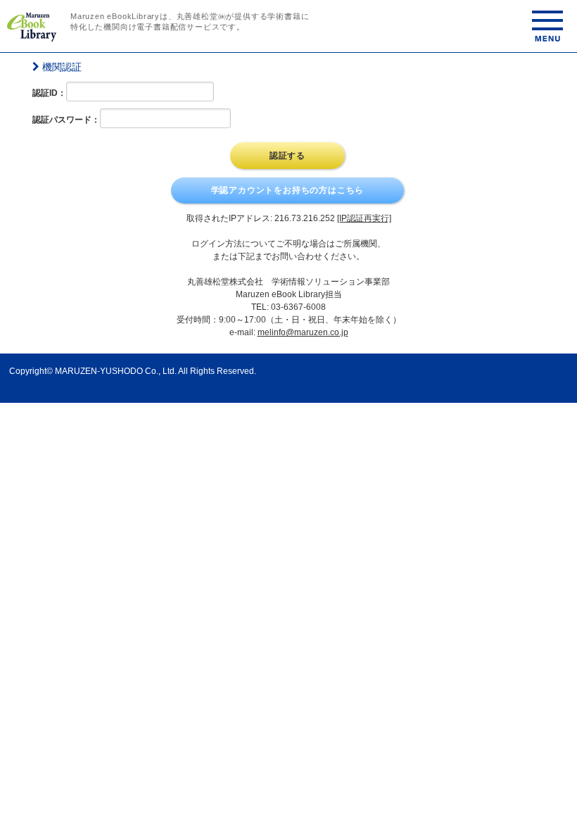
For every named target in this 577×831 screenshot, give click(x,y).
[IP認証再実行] (364, 218)
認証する (287, 156)
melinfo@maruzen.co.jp (303, 332)
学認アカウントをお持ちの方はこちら (287, 190)
